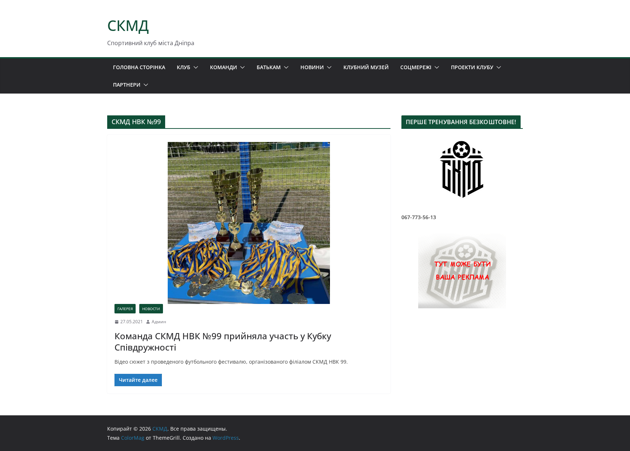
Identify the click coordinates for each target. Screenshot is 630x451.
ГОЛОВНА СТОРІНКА (139, 67)
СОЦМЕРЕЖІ (415, 67)
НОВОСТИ (151, 308)
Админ (159, 322)
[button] (194, 67)
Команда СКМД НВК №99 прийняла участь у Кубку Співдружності (222, 341)
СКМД (128, 25)
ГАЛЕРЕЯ (125, 308)
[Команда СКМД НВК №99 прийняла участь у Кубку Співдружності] (248, 223)
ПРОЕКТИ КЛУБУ (472, 67)
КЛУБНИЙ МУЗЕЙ (366, 67)
